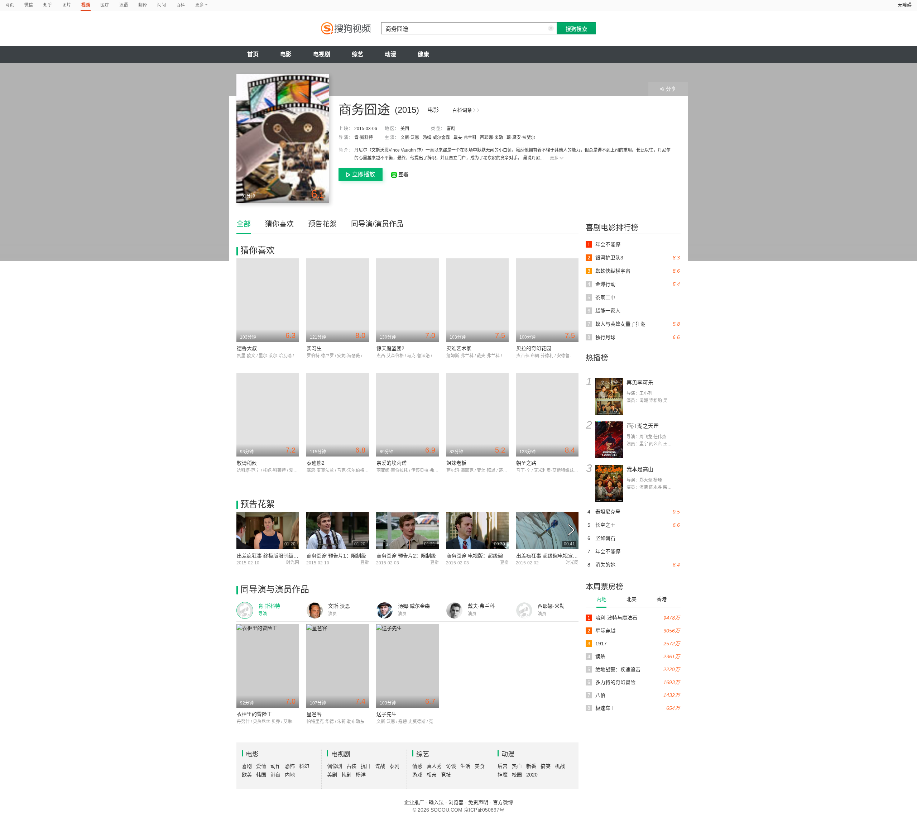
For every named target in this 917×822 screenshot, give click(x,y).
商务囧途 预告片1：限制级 (336, 556)
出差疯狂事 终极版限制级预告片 (272, 556)
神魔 (503, 775)
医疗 (104, 5)
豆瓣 (402, 174)
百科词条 (462, 110)
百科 (180, 5)
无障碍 (905, 5)
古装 (351, 766)
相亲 (432, 775)
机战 (560, 766)
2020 (532, 775)
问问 (161, 5)
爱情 (261, 766)
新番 (531, 766)
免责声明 (478, 802)
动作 (275, 766)
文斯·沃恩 (409, 137)
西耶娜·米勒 (491, 137)
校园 (517, 775)
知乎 (47, 5)
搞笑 (546, 766)
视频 (85, 5)
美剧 (332, 775)
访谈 (451, 766)
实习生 (314, 348)
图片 (66, 5)
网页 (9, 5)
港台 (275, 775)
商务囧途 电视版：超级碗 (474, 556)
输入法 (436, 802)
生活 (465, 766)
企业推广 (414, 802)
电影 (286, 54)
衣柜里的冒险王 (254, 714)
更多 (554, 158)
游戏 (417, 775)
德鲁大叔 (247, 348)
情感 (417, 766)
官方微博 (503, 802)
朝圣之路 (526, 463)
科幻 (304, 766)
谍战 (380, 766)
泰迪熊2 (316, 463)
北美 (631, 599)
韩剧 (346, 775)
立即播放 (363, 174)
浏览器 (456, 802)
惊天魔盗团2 (390, 348)
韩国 (261, 775)
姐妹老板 (456, 463)
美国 (404, 128)
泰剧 (394, 766)
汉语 (123, 5)
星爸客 (314, 714)
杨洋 (361, 775)
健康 (423, 54)
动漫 (390, 54)
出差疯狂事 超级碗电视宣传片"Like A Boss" (564, 556)
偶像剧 (334, 766)
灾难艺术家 (458, 348)
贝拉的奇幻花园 (533, 348)
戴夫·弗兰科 (464, 137)
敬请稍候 (247, 463)
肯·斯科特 (363, 137)
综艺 (357, 54)
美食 (480, 766)
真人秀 (434, 766)
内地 (601, 599)
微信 (28, 5)
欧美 (247, 775)
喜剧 (451, 128)
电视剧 (321, 54)
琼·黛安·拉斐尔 (520, 137)
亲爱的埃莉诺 (391, 463)
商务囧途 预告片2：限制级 (406, 556)
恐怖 (290, 766)
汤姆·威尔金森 (436, 137)
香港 (662, 599)
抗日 (366, 766)
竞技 (446, 775)
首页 (253, 54)
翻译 (142, 5)
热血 (517, 766)
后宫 (503, 766)
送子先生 (386, 714)
